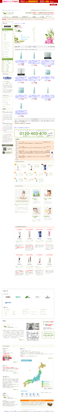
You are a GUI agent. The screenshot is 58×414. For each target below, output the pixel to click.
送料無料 (34, 46)
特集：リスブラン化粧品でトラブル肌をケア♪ (22, 127)
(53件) (36, 83)
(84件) (23, 65)
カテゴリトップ (16, 23)
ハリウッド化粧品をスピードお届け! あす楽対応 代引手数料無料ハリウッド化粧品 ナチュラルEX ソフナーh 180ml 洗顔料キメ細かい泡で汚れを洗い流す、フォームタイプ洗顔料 (47, 97)
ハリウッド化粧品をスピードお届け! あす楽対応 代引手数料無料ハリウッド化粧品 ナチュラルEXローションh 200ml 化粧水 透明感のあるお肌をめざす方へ (34, 62)
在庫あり (30, 46)
